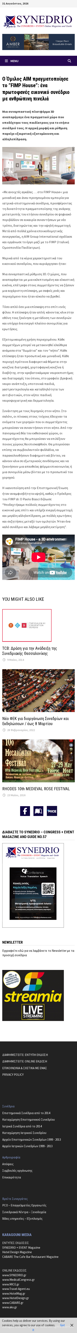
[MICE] (52, 811)
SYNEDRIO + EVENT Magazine (21, 1247)
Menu (14, 61)
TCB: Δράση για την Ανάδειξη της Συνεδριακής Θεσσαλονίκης (29, 651)
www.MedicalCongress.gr (18, 1280)
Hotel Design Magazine (17, 1252)
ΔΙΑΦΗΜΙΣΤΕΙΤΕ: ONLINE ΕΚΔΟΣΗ (24, 1061)
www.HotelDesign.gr (15, 1298)
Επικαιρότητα (11, 1177)
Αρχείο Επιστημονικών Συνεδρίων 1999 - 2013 (31, 1139)
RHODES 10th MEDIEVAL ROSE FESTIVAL (36, 788)
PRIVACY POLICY (13, 1075)
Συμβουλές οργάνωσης (17, 1171)
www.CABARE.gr (12, 1303)
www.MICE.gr (10, 1284)
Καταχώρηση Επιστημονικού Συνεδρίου (28, 1119)
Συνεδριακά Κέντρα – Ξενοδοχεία (24, 1212)
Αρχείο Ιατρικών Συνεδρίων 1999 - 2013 (27, 1146)
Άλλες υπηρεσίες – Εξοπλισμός (22, 1218)
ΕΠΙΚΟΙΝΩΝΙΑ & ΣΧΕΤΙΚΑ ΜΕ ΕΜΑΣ (24, 1068)
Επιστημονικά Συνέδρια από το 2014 (26, 1113)
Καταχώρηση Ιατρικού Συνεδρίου (24, 1133)
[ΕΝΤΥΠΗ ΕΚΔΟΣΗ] (38, 811)
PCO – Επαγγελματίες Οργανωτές (24, 1205)
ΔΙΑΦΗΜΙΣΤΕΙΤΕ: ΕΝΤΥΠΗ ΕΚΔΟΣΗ (25, 1055)
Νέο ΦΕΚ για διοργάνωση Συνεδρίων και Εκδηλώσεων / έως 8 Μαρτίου (35, 721)
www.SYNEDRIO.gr (14, 1275)
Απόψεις (8, 1164)
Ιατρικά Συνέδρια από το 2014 (22, 1126)
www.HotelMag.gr (13, 1293)
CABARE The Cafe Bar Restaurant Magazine (30, 1257)
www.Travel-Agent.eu (16, 1289)
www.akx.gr (9, 1307)
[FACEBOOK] (25, 811)
